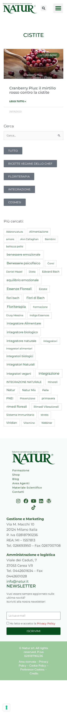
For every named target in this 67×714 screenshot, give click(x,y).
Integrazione (49, 373)
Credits (34, 673)
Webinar (46, 422)
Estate (43, 289)
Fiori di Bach (35, 298)
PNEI (9, 398)
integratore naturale (21, 341)
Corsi (50, 263)
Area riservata (27, 661)
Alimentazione (38, 231)
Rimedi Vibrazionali (46, 406)
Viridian (11, 422)
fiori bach (13, 298)
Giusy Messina (14, 315)
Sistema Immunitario (20, 414)
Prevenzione (27, 398)
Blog (15, 478)
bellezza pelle (14, 246)
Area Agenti (21, 483)
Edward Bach (50, 271)
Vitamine (29, 422)
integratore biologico (22, 332)
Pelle (45, 390)
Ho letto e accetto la (32, 623)
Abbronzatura (14, 231)
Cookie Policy (37, 665)
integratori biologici (19, 356)
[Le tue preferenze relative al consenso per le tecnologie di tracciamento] (6, 707)
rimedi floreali (17, 406)
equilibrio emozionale (23, 280)
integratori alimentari (19, 348)
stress (44, 414)
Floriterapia (16, 307)
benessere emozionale (23, 254)
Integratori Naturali (21, 364)
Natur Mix (29, 390)
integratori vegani (19, 373)
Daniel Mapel (14, 271)
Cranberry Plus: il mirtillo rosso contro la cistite (32, 90)
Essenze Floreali (19, 289)
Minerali (53, 381)
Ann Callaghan (29, 239)
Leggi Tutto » (17, 101)
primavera (48, 398)
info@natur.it (17, 581)
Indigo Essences (39, 315)
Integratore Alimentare (24, 323)
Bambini (50, 239)
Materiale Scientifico (27, 487)
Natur (11, 390)
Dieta (32, 271)
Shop (16, 474)
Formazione (40, 306)
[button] (43, 8)
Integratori (50, 341)
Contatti (18, 491)
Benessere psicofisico (23, 263)
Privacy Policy (46, 623)
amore (10, 239)
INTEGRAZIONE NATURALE (24, 382)
